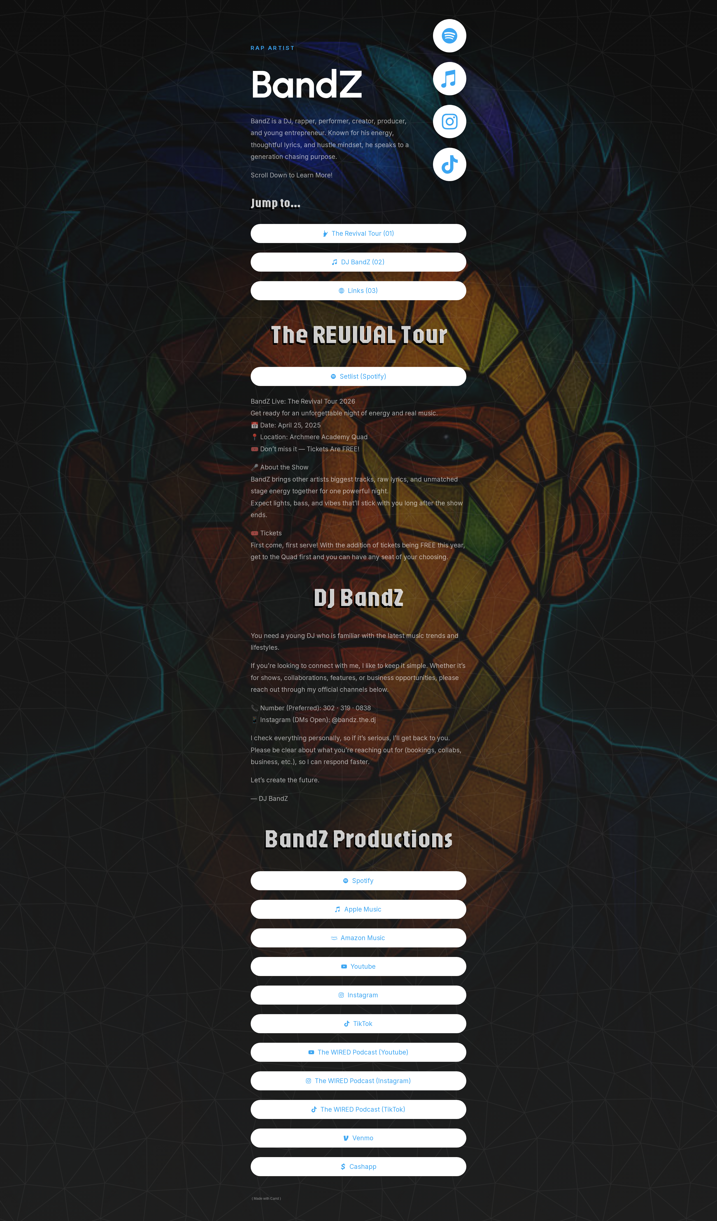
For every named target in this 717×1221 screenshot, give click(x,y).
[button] (449, 35)
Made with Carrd (266, 1199)
